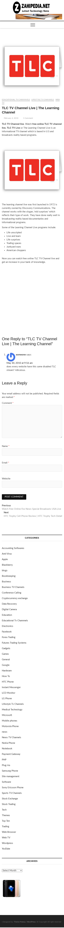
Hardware (7, 671)
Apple (5, 559)
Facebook (7, 632)
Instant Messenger (11, 687)
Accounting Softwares (13, 548)
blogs (4, 570)
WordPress (31, 922)
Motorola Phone (10, 726)
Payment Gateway (11, 754)
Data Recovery (9, 604)
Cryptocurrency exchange (15, 598)
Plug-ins (6, 765)
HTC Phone (8, 682)
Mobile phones (9, 721)
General (6, 659)
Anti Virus (7, 554)
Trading (5, 826)
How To (6, 676)
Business (6, 581)
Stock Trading (9, 804)
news (4, 732)
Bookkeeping (9, 576)
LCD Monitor (8, 693)
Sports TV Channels (12, 793)
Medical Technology (12, 709)
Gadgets (6, 648)
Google (5, 665)
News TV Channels (11, 737)
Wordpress (7, 843)
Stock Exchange (10, 799)
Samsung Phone (10, 771)
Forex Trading (8, 637)
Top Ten (6, 821)
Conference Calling (11, 593)
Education (7, 615)
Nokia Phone (8, 743)
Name (5, 446)
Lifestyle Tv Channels (42, 99)
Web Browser (9, 832)
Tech (4, 810)
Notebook (7, 748)
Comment (7, 403)
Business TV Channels (13, 587)
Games (5, 654)
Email (5, 463)
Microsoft (7, 715)
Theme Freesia (19, 922)
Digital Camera (9, 609)
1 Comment (28, 118)
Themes (6, 815)
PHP (4, 760)
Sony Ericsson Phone (12, 787)
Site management (10, 776)
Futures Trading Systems (14, 643)
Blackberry (7, 565)
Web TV (6, 837)
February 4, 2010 (10, 118)
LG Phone (7, 698)
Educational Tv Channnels (16, 99)
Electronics (7, 626)
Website (6, 479)
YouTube (6, 849)
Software (6, 782)
